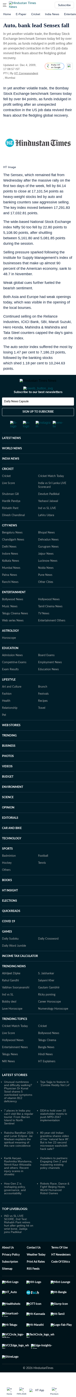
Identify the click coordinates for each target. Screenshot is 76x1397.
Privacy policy (11, 1270)
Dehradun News (48, 555)
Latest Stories (14, 1091)
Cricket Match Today (51, 492)
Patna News (9, 591)
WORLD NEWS (12, 464)
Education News (48, 685)
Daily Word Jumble (14, 962)
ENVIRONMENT (12, 803)
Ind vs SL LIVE (47, 524)
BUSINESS (8, 762)
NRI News (8, 1077)
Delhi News (9, 563)
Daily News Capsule (16, 417)
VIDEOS (7, 782)
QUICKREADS (11, 927)
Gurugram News (48, 563)
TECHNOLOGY (11, 854)
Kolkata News (10, 577)
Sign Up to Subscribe (38, 428)
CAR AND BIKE (12, 844)
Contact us (34, 1263)
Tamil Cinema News (50, 622)
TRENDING (9, 751)
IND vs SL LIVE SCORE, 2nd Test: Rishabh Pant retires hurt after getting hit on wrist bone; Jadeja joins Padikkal (18, 1240)
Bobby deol (9, 1017)
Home (7, 14)
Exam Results (10, 685)
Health (6, 717)
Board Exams (46, 671)
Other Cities (45, 598)
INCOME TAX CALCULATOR (20, 972)
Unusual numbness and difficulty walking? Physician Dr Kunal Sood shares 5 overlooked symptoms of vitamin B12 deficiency (18, 1107)
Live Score (8, 499)
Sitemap (7, 1285)
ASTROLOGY (10, 647)
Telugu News (10, 1070)
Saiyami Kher (46, 996)
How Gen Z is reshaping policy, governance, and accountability (15, 1204)
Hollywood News (49, 615)
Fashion (7, 710)
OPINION (8, 823)
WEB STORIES (11, 741)
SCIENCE (8, 813)
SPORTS (7, 865)
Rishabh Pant (10, 524)
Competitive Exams (14, 678)
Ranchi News (10, 598)
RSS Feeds (33, 1285)
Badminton (9, 872)
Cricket (35, 14)
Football (43, 872)
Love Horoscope (12, 1025)
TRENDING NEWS (14, 982)
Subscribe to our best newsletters (38, 408)
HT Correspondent (26, 73)
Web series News (13, 636)
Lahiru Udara (46, 531)
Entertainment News (15, 1063)
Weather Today (36, 1270)
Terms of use (59, 1263)
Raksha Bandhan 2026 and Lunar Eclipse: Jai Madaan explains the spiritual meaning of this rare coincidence (18, 1155)
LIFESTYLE (9, 695)
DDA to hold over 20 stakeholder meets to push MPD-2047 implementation (53, 1131)
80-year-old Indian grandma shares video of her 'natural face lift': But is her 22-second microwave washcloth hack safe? (54, 1157)
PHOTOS (8, 772)
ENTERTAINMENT (14, 608)
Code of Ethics (60, 1278)
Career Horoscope (49, 1017)
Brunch (42, 703)
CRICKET (8, 485)
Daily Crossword (48, 955)
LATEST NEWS (11, 454)
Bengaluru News (12, 548)
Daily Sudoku (10, 955)
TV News (43, 629)
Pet (4, 731)
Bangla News (46, 1063)
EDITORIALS (10, 834)
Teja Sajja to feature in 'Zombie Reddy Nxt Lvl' (55, 1099)
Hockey (7, 879)
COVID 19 (8, 937)
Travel (41, 724)
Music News (9, 622)
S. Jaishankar (46, 989)
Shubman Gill (10, 510)
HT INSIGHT (10, 906)
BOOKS (7, 896)
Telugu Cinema (47, 1056)
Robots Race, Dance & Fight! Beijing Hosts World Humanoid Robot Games (54, 1204)
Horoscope (9, 654)
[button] (4, 5)
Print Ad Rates (36, 1278)
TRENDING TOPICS (14, 1035)
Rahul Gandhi (10, 996)
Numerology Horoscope (53, 1025)
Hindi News (45, 1070)
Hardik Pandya (11, 517)
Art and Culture (11, 703)
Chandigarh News (13, 555)
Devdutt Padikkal (48, 510)
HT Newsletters (61, 1270)
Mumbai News (11, 584)
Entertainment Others (51, 636)
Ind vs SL (7, 1010)
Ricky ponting (46, 1010)
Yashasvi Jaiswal (48, 517)
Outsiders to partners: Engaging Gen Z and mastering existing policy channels (54, 1179)
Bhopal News (46, 548)
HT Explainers (46, 1077)
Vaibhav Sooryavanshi (15, 1003)
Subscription (10, 1278)
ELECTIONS (9, 917)
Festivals (43, 710)
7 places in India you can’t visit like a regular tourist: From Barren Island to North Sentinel (18, 1133)
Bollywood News (12, 615)
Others (6, 886)
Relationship (9, 724)
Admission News (12, 671)
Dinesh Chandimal (13, 531)
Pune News (45, 591)
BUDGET (7, 793)
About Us (8, 1263)
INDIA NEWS (10, 475)
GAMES (7, 947)
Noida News (46, 584)
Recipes (43, 717)
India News (52, 14)
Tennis (42, 879)
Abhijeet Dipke (11, 989)
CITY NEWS (9, 541)
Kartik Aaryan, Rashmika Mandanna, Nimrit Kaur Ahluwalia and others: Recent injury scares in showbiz (18, 1182)
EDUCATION (10, 664)
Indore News (10, 570)
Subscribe (64, 5)
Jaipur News (46, 570)
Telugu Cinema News (15, 629)
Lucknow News (47, 577)
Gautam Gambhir (49, 1003)
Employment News (50, 678)
